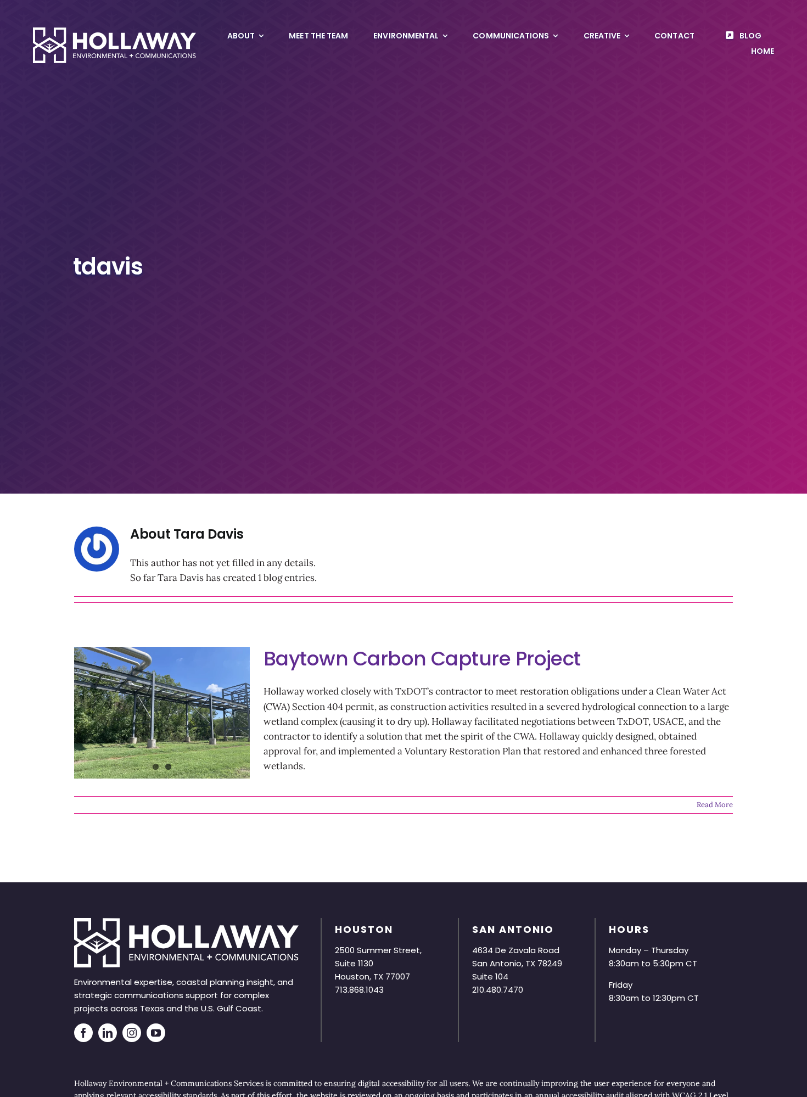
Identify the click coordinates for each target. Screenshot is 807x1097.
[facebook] (83, 1032)
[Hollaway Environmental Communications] (114, 32)
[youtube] (156, 1032)
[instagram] (131, 1032)
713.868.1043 (359, 989)
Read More (715, 804)
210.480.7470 (497, 989)
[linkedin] (107, 1032)
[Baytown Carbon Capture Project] (162, 713)
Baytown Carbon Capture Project (422, 659)
